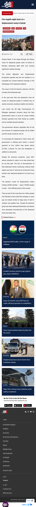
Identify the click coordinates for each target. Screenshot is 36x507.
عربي (4, 476)
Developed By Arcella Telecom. (18, 499)
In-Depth (6, 457)
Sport (5, 445)
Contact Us (7, 489)
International (6, 28)
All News (6, 462)
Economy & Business (10, 437)
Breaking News (7, 13)
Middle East (7, 449)
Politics (5, 429)
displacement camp (8, 31)
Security (6, 433)
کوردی (5, 485)
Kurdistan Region (9, 425)
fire (24, 28)
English (5, 481)
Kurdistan (18, 28)
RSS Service (7, 493)
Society (5, 441)
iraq (13, 28)
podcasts (6, 466)
